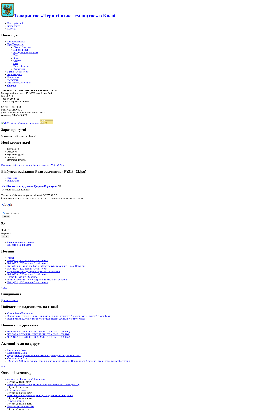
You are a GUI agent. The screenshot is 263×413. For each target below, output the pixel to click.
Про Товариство (15, 44)
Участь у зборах (15, 401)
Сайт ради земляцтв (17, 390)
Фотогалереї (13, 80)
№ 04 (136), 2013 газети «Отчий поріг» (27, 268)
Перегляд (12, 178)
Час (4, 186)
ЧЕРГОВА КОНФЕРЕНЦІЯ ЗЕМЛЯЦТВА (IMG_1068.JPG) (38, 334)
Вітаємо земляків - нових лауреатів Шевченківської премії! (37, 279)
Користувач (50, 186)
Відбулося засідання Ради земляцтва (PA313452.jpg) (38, 165)
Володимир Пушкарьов (25, 52)
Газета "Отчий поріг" (18, 71)
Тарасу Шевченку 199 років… (23, 277)
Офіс (15, 63)
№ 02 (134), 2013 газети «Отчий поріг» (27, 282)
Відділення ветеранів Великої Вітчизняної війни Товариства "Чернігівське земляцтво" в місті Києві (59, 316)
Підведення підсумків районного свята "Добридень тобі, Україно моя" (44, 355)
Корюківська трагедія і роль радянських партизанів (33, 271)
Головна (5, 165)
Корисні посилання (17, 352)
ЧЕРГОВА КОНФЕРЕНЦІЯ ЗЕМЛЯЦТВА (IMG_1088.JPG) (38, 331)
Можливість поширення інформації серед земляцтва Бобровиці (40, 395)
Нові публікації (15, 23)
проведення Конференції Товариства (26, 379)
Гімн (15, 55)
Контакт (11, 28)
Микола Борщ (20, 49)
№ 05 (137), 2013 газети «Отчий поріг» (27, 263)
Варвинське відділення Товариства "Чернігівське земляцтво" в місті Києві (46, 318)
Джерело (39, 186)
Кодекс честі (19, 58)
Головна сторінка (16, 41)
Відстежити (13, 180)
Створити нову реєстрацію (21, 242)
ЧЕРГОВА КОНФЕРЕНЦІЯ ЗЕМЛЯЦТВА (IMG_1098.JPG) (38, 337)
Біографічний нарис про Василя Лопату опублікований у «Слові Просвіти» (46, 266)
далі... (4, 287)
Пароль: (6, 233)
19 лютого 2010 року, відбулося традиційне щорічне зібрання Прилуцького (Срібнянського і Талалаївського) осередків (68, 361)
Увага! (10, 257)
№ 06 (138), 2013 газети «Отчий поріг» (27, 260)
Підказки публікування (19, 82)
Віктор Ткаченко (22, 47)
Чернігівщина (14, 74)
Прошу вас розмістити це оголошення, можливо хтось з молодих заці (43, 384)
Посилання (13, 77)
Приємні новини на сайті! (20, 406)
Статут (17, 60)
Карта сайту (13, 26)
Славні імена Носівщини (20, 313)
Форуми (11, 85)
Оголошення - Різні (17, 358)
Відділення (19, 69)
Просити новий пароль (19, 245)
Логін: (5, 230)
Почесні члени (21, 66)
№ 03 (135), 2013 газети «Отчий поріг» (27, 274)
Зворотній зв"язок (16, 350)
